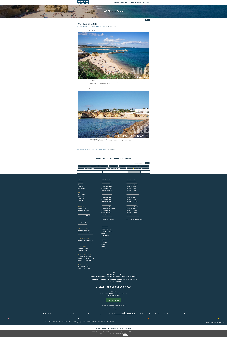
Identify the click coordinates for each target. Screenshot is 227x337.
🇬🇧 (8, 318)
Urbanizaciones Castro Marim (108, 219)
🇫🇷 (78, 318)
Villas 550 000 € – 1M (82, 202)
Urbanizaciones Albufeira (107, 190)
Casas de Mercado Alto (106, 229)
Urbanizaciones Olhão (106, 184)
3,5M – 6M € (103, 166)
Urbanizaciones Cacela (106, 204)
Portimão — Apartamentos (84, 254)
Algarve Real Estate (111, 274)
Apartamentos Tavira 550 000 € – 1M (85, 240)
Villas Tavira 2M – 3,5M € (83, 250)
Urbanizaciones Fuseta (106, 201)
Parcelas (104, 240)
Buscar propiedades (138, 168)
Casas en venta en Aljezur (131, 204)
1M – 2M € (123, 166)
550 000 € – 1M (133, 166)
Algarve (139, 2)
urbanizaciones (106, 177)
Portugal (93, 26)
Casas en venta (123, 2)
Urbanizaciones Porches (107, 215)
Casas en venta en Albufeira (132, 192)
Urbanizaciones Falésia (106, 206)
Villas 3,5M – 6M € (81, 196)
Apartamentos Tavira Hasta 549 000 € (85, 242)
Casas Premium (105, 227)
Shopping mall (105, 248)
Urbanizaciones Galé (106, 195)
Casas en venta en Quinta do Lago (133, 195)
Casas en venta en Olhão (131, 199)
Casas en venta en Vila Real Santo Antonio (135, 206)
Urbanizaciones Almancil (107, 197)
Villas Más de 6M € (81, 194)
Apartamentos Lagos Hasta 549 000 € (85, 233)
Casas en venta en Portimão (132, 182)
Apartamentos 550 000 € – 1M (84, 213)
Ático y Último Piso (105, 235)
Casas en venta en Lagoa (131, 186)
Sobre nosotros (146, 2)
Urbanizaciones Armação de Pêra (108, 208)
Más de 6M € (93, 166)
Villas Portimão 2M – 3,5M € (83, 266)
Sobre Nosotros (222, 322)
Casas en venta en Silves (131, 190)
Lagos (101, 26)
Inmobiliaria (116, 2)
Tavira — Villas (82, 246)
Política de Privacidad (209, 322)
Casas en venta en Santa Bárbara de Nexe (135, 219)
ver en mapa (93, 30)
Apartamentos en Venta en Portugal (113, 168)
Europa (89, 26)
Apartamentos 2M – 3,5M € (83, 210)
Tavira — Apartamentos (84, 238)
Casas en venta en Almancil (132, 203)
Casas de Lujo (105, 225)
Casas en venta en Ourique (132, 214)
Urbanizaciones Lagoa (106, 199)
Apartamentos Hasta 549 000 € (84, 215)
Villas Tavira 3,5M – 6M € (83, 248)
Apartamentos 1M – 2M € (83, 212)
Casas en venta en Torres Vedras (133, 215)
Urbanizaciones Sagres (106, 203)
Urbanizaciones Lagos (106, 180)
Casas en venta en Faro (131, 188)
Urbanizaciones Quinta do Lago (108, 217)
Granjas (103, 246)
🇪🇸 (218, 318)
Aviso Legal (216, 322)
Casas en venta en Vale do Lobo (133, 217)
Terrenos (104, 237)
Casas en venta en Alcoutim (132, 208)
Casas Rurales (105, 242)
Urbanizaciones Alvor (106, 210)
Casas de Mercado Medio (107, 231)
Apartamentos (81, 206)
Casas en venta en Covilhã (132, 210)
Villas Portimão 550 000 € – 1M (84, 268)
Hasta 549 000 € (144, 166)
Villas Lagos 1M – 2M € (82, 223)
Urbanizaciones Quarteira (107, 186)
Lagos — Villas (82, 220)
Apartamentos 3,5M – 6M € (83, 208)
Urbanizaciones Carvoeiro (107, 193)
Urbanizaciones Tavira (106, 188)
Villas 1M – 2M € (81, 200)
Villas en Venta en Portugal (89, 168)
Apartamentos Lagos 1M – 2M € (84, 230)
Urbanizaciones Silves (106, 212)
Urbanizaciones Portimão (107, 192)
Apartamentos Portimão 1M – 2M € (84, 256)
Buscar (147, 19)
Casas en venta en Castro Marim (133, 193)
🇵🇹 (148, 318)
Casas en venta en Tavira (131, 179)
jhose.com (125, 335)
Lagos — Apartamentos (84, 228)
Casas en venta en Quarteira (132, 201)
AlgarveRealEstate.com (82, 26)
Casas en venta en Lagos (131, 180)
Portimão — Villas (82, 264)
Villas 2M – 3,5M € (81, 198)
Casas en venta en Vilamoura (132, 184)
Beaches (105, 26)
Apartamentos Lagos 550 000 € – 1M (85, 232)
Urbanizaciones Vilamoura (107, 179)
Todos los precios (83, 166)
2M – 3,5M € (113, 166)
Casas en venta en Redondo (132, 212)
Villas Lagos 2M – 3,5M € (83, 222)
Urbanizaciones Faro (106, 182)
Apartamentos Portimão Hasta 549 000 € (86, 260)
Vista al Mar (104, 233)
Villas (79, 192)
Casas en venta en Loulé (131, 197)
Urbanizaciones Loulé (106, 214)
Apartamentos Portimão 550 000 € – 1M (86, 258)
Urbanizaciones (132, 2)
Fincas (103, 244)
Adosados (104, 238)
